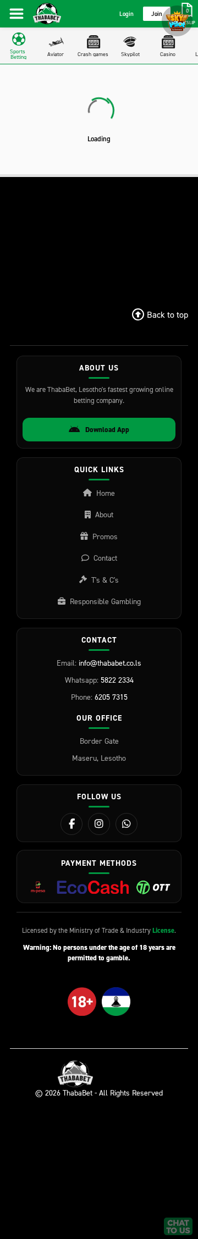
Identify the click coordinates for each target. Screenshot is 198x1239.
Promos (105, 536)
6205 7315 (111, 696)
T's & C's (105, 579)
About (104, 514)
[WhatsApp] (127, 824)
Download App (107, 429)
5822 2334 (117, 679)
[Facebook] (71, 824)
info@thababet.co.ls (110, 662)
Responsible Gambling (105, 601)
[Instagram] (99, 824)
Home (105, 492)
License (163, 930)
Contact (105, 557)
